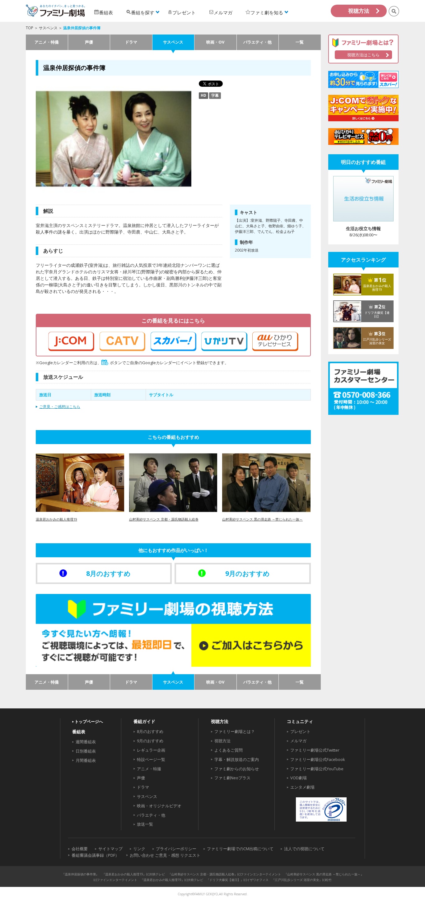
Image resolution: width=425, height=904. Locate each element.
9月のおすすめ (150, 741)
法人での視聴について (304, 848)
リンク (139, 848)
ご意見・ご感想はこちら (59, 406)
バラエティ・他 (257, 42)
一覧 (300, 42)
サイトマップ (110, 848)
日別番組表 (86, 751)
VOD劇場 (298, 778)
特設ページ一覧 (151, 759)
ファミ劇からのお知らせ (236, 769)
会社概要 (80, 848)
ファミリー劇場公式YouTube (316, 769)
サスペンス (48, 27)
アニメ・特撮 (47, 42)
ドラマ (131, 42)
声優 (89, 42)
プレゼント (300, 731)
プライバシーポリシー (176, 848)
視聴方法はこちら (363, 55)
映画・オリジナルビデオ (159, 806)
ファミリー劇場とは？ (234, 731)
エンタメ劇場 (302, 787)
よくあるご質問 (228, 750)
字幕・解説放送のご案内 (236, 759)
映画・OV (215, 42)
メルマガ (298, 741)
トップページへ (89, 721)
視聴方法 (358, 10)
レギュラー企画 (151, 750)
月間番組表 (86, 760)
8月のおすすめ (150, 731)
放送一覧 (145, 824)
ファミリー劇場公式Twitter (314, 750)
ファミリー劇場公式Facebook (317, 759)
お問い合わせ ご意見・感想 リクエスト (165, 855)
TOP (29, 27)
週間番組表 (86, 741)
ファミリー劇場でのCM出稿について (240, 848)
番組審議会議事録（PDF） (95, 855)
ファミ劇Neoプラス (232, 778)
